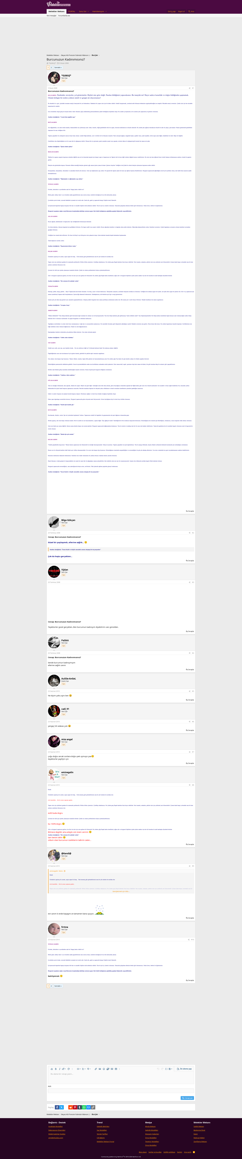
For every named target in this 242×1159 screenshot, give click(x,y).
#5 (193, 691)
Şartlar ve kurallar (155, 1152)
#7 (193, 752)
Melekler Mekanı (57, 11)
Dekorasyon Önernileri (56, 1130)
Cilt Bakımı (101, 1138)
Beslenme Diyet (199, 1130)
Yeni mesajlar (51, 15)
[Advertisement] (121, 36)
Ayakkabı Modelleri (55, 1126)
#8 (193, 785)
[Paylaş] (189, 88)
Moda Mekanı (150, 1126)
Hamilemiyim (98, 11)
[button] (83, 11)
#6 (193, 722)
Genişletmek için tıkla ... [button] (121, 891)
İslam (196, 1134)
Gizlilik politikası (169, 1152)
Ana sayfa (187, 1152)
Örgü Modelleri (151, 1138)
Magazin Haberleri (152, 1134)
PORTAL (71, 11)
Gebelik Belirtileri (103, 1126)
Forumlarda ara (64, 15)
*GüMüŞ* (52, 63)
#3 (193, 582)
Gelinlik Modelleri (151, 1130)
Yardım (179, 1152)
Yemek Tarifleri (102, 1134)
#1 (193, 88)
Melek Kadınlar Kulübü (56, 1134)
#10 (192, 940)
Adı (49, 1086)
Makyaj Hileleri (199, 1138)
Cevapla (191, 511)
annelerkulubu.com (55, 1138)
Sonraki (57, 67)
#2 (193, 533)
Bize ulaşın (143, 1152)
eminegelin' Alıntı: (56, 871)
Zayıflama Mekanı (200, 1141)
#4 (193, 653)
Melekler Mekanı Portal (105, 1141)
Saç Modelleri (102, 1130)
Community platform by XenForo (121, 1157)
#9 (193, 866)
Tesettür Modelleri (152, 1141)
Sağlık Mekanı (199, 1126)
